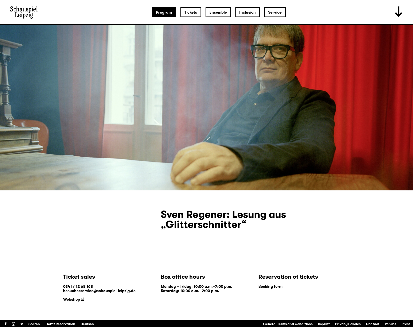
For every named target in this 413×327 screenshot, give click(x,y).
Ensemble (218, 12)
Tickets (190, 12)
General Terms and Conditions (288, 324)
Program (164, 12)
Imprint (324, 324)
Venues (390, 324)
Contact (373, 324)
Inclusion (247, 12)
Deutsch (87, 324)
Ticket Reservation (60, 324)
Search (34, 324)
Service (275, 12)
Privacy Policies (348, 324)
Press (406, 324)
